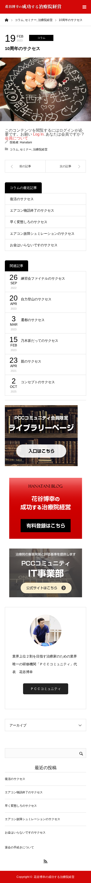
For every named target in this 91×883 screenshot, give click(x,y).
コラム (41, 37)
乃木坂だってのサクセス (39, 341)
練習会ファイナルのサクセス (43, 278)
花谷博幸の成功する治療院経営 (54, 877)
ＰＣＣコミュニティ (45, 689)
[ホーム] (6, 20)
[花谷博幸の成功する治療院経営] (33, 6)
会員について (16, 138)
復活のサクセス (22, 199)
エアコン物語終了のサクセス (32, 210)
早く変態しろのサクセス (28, 222)
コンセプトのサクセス (38, 382)
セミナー (26, 149)
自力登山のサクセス (36, 299)
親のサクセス (31, 361)
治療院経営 (40, 149)
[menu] (84, 7)
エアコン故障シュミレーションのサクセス (42, 233)
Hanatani (26, 142)
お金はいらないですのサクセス (34, 245)
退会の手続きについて (19, 847)
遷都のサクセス (33, 320)
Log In (38, 134)
